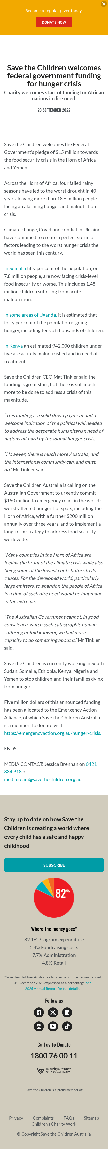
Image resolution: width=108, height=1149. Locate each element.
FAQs (69, 1118)
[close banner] (104, 5)
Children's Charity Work (54, 1124)
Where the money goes (53, 928)
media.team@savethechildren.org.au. (43, 779)
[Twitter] (53, 1012)
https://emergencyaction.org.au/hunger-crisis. (52, 733)
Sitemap (91, 1118)
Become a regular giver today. (54, 10)
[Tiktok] (67, 1026)
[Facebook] (39, 1012)
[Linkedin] (67, 1012)
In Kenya (13, 346)
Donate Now (54, 22)
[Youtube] (53, 1026)
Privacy (16, 1118)
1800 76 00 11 (54, 1055)
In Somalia (15, 268)
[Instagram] (39, 1026)
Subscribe (54, 865)
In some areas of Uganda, (30, 315)
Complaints (43, 1118)
